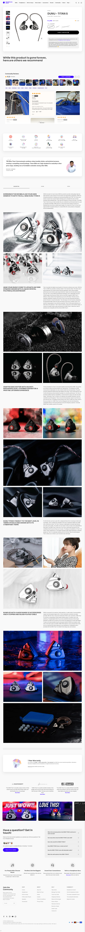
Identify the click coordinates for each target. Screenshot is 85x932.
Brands (51, 2)
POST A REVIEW (66, 76)
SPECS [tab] (68, 186)
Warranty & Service (56, 903)
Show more (42, 122)
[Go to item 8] (8, 23)
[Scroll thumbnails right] (78, 83)
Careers (38, 896)
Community (57, 2)
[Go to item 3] (22, 82)
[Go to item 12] (8, 43)
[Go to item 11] (8, 38)
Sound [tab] (42, 186)
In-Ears (23, 889)
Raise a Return (55, 901)
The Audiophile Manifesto (72, 896)
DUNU (49, 10)
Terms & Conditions (41, 899)
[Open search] (75, 77)
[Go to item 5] (36, 82)
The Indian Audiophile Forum (73, 894)
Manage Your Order (56, 892)
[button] (75, 20)
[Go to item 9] (8, 28)
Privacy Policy (40, 901)
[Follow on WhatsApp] (15, 916)
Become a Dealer (55, 906)
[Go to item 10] (8, 33)
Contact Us (54, 910)
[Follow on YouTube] (12, 916)
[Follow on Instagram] (10, 916)
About (63, 2)
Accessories (45, 2)
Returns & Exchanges (56, 899)
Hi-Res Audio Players (26, 896)
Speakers (24, 899)
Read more (30, 766)
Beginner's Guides (71, 899)
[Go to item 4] (29, 82)
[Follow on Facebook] (4, 916)
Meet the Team (40, 892)
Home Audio (38, 2)
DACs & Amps (30, 2)
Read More (17, 792)
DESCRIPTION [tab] (16, 186)
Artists (38, 894)
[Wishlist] (0, 931)
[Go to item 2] (15, 82)
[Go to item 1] (9, 82)
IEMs (16, 2)
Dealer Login (54, 908)
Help (68, 2)
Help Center (54, 889)
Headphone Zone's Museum (64, 40)
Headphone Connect (71, 889)
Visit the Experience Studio (72, 892)
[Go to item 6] (8, 13)
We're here (68, 875)
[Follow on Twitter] (7, 916)
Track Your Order (55, 894)
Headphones (22, 2)
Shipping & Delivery (56, 896)
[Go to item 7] (8, 18)
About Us (39, 889)
